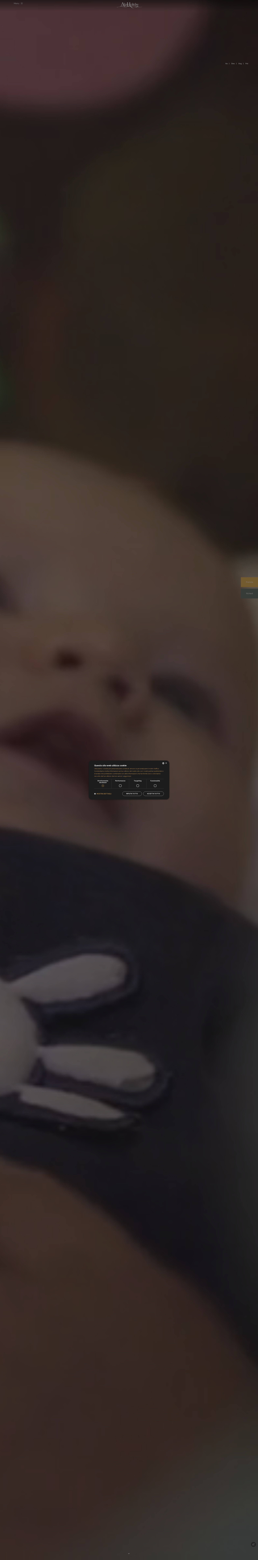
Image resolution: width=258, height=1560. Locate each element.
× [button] (166, 763)
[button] (102, 794)
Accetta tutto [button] (153, 794)
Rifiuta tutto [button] (132, 794)
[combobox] (163, 763)
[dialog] (129, 779)
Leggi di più (127, 776)
